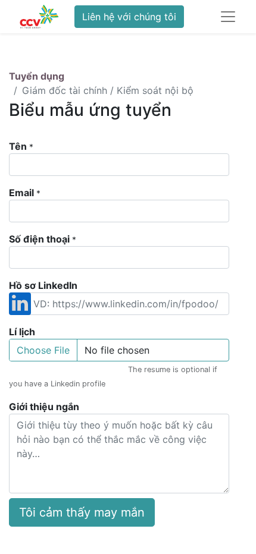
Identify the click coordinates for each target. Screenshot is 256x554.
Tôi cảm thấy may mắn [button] (82, 512)
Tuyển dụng (36, 76)
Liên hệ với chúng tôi (129, 17)
